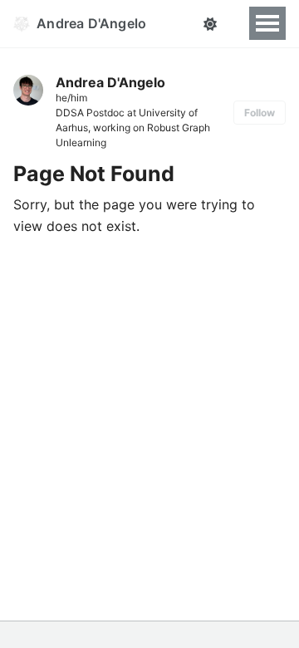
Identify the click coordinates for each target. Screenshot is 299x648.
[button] (209, 24)
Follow (259, 112)
